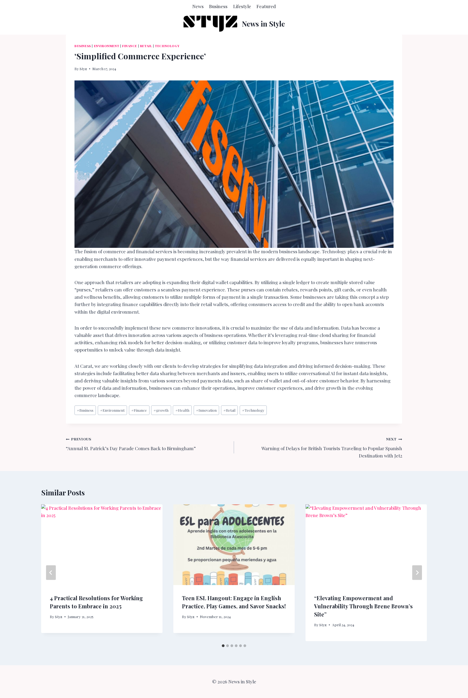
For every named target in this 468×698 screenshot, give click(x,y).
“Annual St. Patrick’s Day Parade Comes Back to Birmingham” (131, 443)
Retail (146, 46)
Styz (83, 68)
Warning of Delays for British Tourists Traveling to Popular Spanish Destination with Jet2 (331, 447)
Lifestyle (242, 6)
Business (218, 6)
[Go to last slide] (51, 572)
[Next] (417, 572)
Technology (167, 46)
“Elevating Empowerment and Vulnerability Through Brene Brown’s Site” (363, 606)
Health (182, 410)
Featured (266, 6)
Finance (129, 46)
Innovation (206, 410)
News (198, 6)
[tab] (223, 645)
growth (161, 410)
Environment (106, 46)
